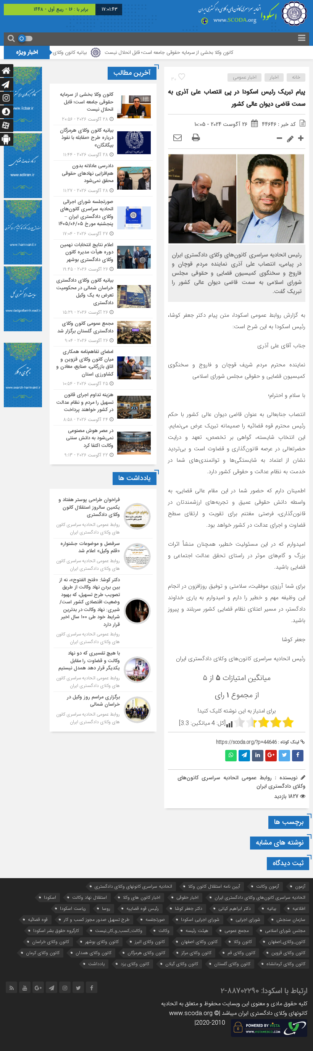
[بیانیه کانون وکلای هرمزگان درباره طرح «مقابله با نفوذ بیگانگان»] (103, 143)
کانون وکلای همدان (93, 952)
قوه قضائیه (38, 919)
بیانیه (271, 908)
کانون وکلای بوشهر (102, 941)
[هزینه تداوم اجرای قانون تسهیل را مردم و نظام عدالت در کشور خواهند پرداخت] (103, 407)
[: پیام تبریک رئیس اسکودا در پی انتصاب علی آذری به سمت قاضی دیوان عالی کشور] (177, 138)
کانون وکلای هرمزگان (146, 952)
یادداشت (96, 963)
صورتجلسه (155, 919)
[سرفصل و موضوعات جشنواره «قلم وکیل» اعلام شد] (103, 556)
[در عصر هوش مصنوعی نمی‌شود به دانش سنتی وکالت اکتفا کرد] (103, 442)
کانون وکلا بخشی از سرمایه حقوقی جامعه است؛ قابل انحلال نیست (192, 52)
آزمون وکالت (267, 886)
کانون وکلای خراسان (50, 941)
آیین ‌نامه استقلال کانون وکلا (214, 886)
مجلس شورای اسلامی (285, 930)
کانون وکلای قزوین (288, 952)
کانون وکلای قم (241, 952)
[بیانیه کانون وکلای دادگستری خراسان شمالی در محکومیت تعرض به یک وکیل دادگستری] (103, 296)
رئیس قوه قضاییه (142, 908)
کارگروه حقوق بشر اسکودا (56, 930)
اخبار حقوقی (187, 897)
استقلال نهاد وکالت (89, 897)
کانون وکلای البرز (150, 941)
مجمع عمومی (236, 930)
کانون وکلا (243, 941)
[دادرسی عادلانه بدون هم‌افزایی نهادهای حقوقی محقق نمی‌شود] (103, 178)
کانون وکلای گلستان (232, 963)
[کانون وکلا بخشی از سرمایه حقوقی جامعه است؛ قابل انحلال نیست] (103, 107)
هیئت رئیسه (197, 930)
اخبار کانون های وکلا (141, 897)
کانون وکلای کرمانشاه (285, 963)
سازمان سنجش (290, 919)
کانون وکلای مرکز (196, 952)
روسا (106, 908)
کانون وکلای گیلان (181, 963)
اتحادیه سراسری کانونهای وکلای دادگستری (133, 886)
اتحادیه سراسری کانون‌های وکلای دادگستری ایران (260, 897)
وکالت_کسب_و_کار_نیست (118, 930)
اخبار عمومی (245, 77)
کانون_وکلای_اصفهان (286, 941)
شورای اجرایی (248, 919)
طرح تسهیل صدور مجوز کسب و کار (96, 919)
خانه (296, 77)
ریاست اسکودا (73, 908)
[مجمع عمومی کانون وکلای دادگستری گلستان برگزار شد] (103, 332)
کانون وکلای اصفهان (199, 941)
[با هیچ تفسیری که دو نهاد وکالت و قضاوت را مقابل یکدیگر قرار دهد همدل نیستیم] (103, 670)
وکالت (163, 930)
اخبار (274, 77)
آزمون (300, 886)
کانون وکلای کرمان (43, 952)
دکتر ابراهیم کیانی (234, 908)
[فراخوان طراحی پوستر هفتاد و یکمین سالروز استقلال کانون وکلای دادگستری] (103, 516)
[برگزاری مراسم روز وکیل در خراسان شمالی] (103, 709)
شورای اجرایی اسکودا (200, 919)
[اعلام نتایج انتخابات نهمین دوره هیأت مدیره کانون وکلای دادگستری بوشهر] (103, 257)
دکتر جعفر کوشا (188, 908)
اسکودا (50, 897)
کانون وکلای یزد (135, 963)
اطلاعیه (298, 908)
